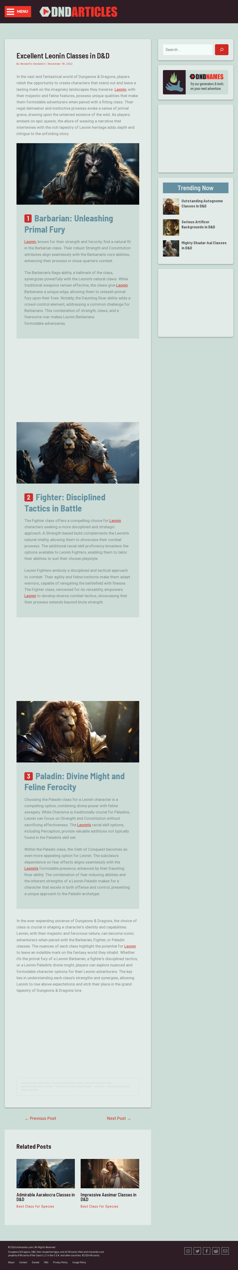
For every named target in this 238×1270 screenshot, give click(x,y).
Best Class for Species (35, 1206)
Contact (23, 1262)
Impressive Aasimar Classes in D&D (108, 1197)
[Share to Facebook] (206, 1251)
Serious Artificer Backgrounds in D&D (198, 224)
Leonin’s (84, 825)
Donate (35, 1262)
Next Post (119, 1118)
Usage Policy (79, 1262)
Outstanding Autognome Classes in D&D (202, 203)
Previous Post (40, 1118)
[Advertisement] (77, 380)
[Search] (221, 49)
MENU (22, 12)
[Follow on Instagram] (188, 1251)
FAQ (46, 1262)
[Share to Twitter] (197, 1251)
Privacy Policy (60, 1262)
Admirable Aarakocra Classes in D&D (46, 1197)
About (11, 1262)
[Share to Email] (225, 1251)
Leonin (120, 89)
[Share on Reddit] (216, 1251)
